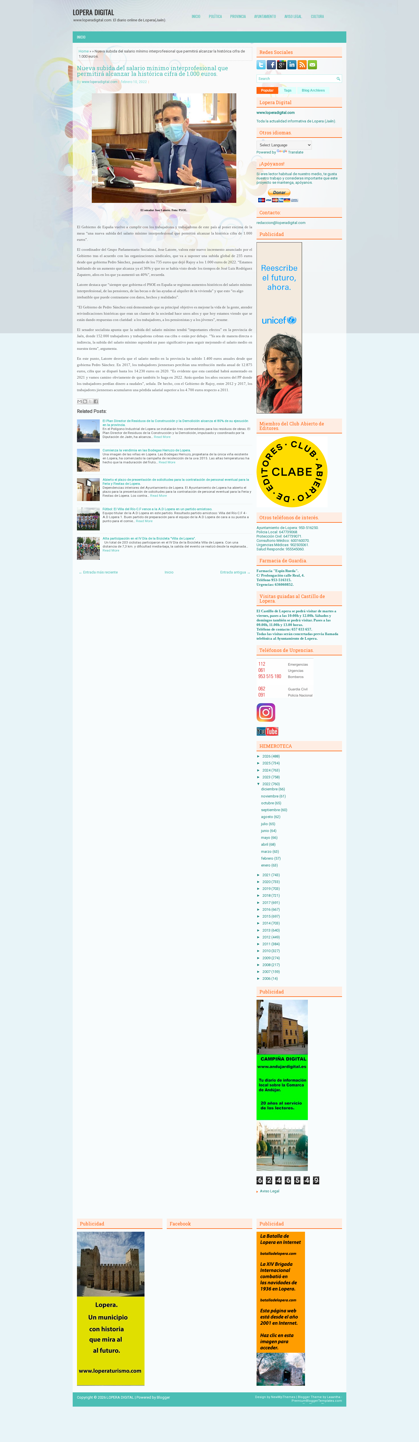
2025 (267, 763)
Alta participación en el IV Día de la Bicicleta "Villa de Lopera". (149, 538)
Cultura (317, 16)
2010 (267, 951)
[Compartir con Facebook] (96, 401)
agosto (267, 817)
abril (265, 844)
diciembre (269, 789)
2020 (267, 882)
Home (84, 51)
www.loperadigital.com (99, 82)
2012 (267, 937)
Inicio (196, 16)
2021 (267, 875)
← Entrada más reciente (98, 572)
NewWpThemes (283, 1397)
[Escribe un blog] (85, 401)
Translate (295, 152)
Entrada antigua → (235, 572)
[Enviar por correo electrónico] (79, 401)
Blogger (163, 1397)
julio (265, 824)
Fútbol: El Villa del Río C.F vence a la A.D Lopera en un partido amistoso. (157, 509)
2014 (267, 923)
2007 (267, 972)
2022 (267, 784)
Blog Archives (313, 90)
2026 (267, 756)
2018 (267, 895)
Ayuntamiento (265, 16)
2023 (267, 777)
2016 (267, 909)
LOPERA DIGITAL (93, 12)
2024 (267, 770)
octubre (268, 803)
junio (265, 831)
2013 (267, 930)
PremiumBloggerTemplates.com (317, 1401)
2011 (267, 944)
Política (215, 16)
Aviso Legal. (293, 16)
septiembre (271, 810)
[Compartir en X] (90, 401)
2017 (267, 902)
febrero (267, 858)
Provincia (238, 16)
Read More (162, 437)
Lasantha (333, 1397)
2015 (267, 916)
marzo (266, 851)
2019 (267, 888)
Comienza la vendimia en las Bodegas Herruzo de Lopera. (147, 450)
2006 (267, 978)
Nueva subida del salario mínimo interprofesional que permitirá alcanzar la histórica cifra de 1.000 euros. (152, 70)
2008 (267, 965)
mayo (266, 837)
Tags (288, 90)
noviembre (270, 796)
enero (266, 865)
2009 (267, 958)
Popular (267, 90)
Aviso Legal (269, 1191)
